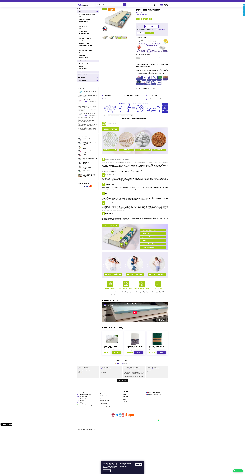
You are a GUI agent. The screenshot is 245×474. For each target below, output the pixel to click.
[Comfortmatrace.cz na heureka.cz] (120, 415)
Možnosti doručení (160, 29)
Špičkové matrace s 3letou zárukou (87, 14)
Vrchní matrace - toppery (85, 50)
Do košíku (149, 32)
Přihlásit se (125, 394)
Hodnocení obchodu (122, 360)
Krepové (81, 66)
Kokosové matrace (83, 48)
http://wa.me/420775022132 (86, 404)
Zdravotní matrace (83, 21)
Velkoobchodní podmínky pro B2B (107, 406)
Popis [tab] (104, 115)
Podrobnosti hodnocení (141, 14)
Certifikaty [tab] (119, 115)
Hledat (125, 4)
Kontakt (101, 392)
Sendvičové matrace (84, 43)
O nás (101, 398)
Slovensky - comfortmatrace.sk (154, 394)
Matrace (80, 11)
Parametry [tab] (111, 115)
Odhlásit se (125, 401)
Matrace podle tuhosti (84, 19)
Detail (138, 352)
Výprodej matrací (83, 57)
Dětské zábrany (82, 80)
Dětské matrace (83, 31)
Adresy (124, 399)
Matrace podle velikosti (84, 16)
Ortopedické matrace (84, 24)
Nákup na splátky (103, 403)
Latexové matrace (83, 36)
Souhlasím (138, 464)
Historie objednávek (127, 398)
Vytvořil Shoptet (163, 419)
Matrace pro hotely (83, 55)
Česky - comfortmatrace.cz (154, 392)
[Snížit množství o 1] (138, 33)
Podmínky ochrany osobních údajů (107, 401)
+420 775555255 (83, 398)
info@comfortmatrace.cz (85, 394)
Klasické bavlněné (83, 64)
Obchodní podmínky (104, 400)
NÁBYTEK (80, 72)
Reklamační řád (103, 395)
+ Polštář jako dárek (152, 58)
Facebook (82, 400)
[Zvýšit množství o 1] (143, 33)
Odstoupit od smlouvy (6, 424)
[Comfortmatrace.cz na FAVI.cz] (113, 415)
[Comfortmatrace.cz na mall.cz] (129, 415)
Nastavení (106, 471)
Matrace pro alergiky (84, 26)
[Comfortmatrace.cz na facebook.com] (116, 415)
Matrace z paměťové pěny (85, 45)
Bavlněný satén (83, 68)
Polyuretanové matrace (85, 40)
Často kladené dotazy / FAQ (106, 393)
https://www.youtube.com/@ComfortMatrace (87, 406)
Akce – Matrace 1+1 (83, 53)
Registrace (125, 396)
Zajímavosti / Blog (104, 397)
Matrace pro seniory (84, 29)
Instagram (82, 402)
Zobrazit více (122, 380)
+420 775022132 (83, 396)
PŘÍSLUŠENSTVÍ (81, 77)
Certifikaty (102, 405)
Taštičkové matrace (84, 33)
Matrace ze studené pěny (85, 38)
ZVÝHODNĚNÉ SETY (82, 75)
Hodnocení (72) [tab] (128, 115)
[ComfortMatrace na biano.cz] (123, 415)
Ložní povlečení (82, 61)
